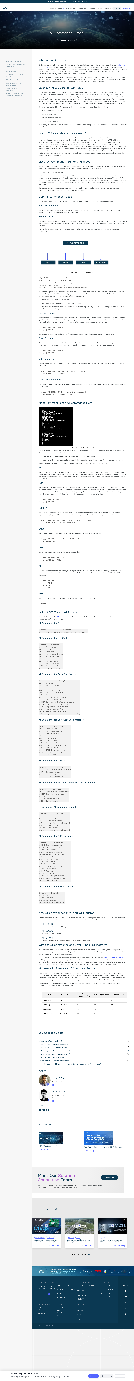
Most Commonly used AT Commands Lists (13, 84)
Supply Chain (110, 1296)
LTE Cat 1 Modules (61, 1297)
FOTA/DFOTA (80, 1319)
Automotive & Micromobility (80, 1298)
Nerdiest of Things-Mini (100, 1292)
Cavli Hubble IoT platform (113, 958)
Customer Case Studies (110, 1292)
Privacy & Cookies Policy (69, 1326)
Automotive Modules (60, 1290)
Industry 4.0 (80, 1288)
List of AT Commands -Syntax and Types (15, 75)
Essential (108, 1376)
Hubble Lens (80, 1316)
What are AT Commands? (14, 61)
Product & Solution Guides (41, 1312)
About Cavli (60, 1307)
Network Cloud (80, 1310)
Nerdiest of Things (99, 1288)
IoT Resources (110, 1289)
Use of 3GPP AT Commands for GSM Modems (15, 65)
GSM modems (62, 617)
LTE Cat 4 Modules (59, 1294)
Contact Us (60, 1312)
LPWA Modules (71, 1289)
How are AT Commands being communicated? (15, 70)
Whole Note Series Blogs (109, 1286)
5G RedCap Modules (60, 1286)
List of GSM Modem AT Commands (13, 89)
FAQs (108, 1298)
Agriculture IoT (80, 1290)
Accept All (94, 1376)
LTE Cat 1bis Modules (70, 1286)
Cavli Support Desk (41, 1308)
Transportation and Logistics (90, 1286)
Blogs (98, 1285)
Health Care (80, 1285)
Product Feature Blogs (101, 1296)
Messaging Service (79, 1313)
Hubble (79, 1307)
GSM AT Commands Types (14, 80)
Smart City (79, 1293)
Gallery (59, 1315)
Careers (59, 1310)
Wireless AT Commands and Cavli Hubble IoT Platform (14, 94)
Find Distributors (42, 1315)
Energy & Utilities (81, 1295)
